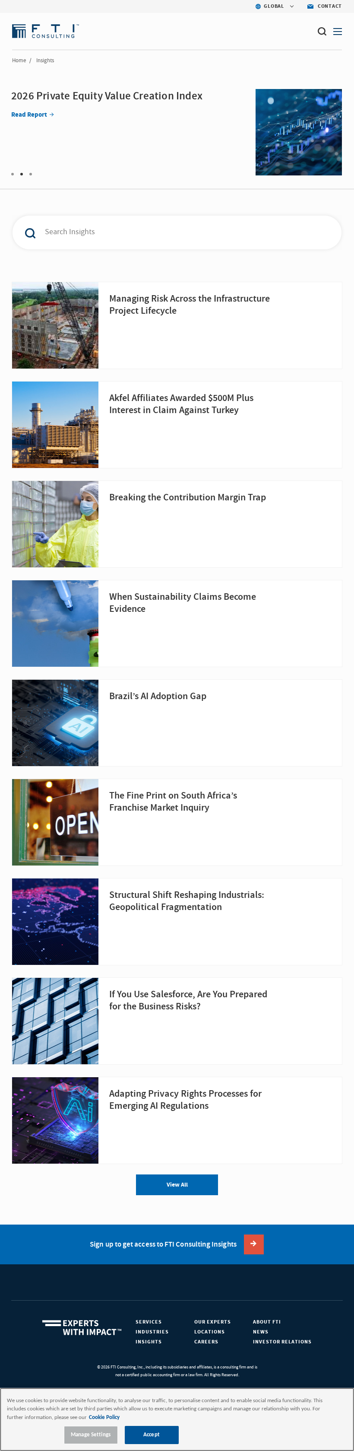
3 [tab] (30, 174)
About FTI (267, 1322)
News (261, 1332)
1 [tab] (12, 174)
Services (149, 1322)
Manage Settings (91, 1435)
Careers (206, 1342)
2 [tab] (21, 174)
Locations (209, 1332)
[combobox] (166, 232)
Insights (149, 1342)
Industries (152, 1332)
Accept (151, 1435)
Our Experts (212, 1322)
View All (177, 1185)
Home (19, 60)
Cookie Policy (104, 1417)
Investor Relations (282, 1342)
